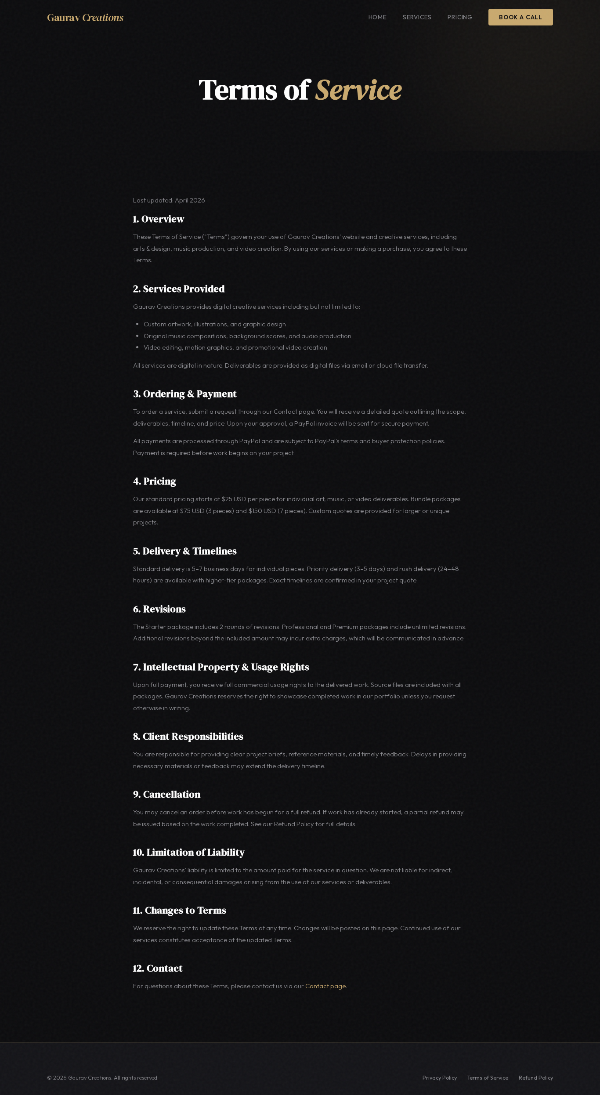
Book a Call (520, 17)
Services (417, 17)
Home (378, 17)
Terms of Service (487, 1077)
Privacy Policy (440, 1077)
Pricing (460, 17)
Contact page (325, 986)
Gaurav (85, 17)
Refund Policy (536, 1077)
